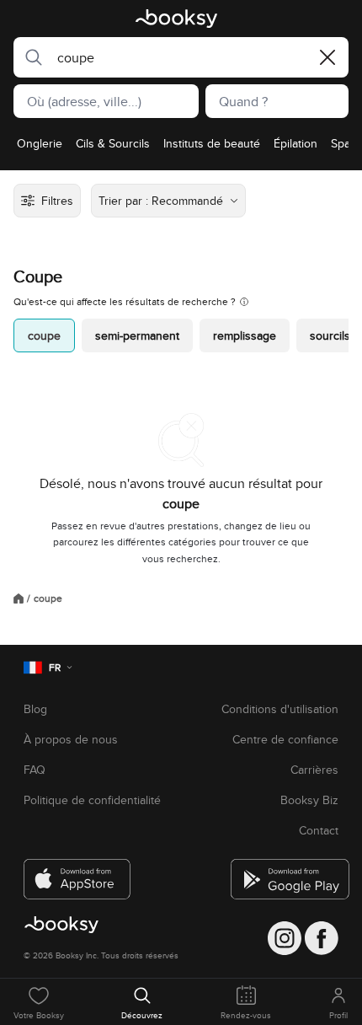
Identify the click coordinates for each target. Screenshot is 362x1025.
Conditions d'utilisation (279, 708)
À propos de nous (71, 739)
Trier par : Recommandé (160, 200)
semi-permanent (137, 335)
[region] (181, 148)
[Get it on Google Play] (284, 872)
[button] (28, 57)
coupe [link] (48, 598)
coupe (44, 335)
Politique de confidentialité (92, 800)
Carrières (314, 769)
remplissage (244, 335)
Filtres (57, 200)
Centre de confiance (285, 739)
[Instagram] (284, 938)
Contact (318, 830)
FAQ (34, 769)
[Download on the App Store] (77, 872)
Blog (35, 708)
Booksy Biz (309, 800)
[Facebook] (321, 938)
